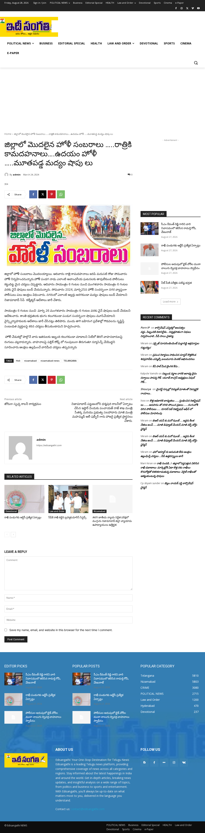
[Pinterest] (52, 194)
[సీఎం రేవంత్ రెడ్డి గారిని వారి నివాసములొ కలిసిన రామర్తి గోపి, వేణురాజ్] (150, 228)
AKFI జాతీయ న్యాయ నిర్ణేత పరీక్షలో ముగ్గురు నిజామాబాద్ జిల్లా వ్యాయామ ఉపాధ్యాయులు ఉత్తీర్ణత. (112, 521)
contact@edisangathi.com (88, 809)
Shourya (146, 389)
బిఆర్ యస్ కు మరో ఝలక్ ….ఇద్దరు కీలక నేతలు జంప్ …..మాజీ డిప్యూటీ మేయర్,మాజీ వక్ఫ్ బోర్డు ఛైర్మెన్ (169, 425)
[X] (187, 8)
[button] (196, 63)
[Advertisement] (98, 26)
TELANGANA (69, 360)
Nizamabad (99, 511)
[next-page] (13, 534)
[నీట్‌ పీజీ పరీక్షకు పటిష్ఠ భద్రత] (150, 287)
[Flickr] (164, 762)
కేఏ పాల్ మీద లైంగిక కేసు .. (166, 366)
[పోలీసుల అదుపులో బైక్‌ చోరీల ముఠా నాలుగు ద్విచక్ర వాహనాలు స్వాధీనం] (150, 268)
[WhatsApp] (61, 194)
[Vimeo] (192, 8)
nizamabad (30, 360)
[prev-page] (6, 534)
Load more (169, 301)
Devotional (11, 511)
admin (17, 174)
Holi (18, 360)
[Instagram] (181, 8)
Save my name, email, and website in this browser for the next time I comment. (61, 630)
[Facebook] (176, 8)
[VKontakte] (184, 762)
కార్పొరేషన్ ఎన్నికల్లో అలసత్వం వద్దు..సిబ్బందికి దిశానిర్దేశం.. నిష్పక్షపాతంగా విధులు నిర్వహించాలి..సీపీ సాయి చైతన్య (166, 332)
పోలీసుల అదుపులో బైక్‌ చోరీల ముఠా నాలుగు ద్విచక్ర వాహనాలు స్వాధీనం (43, 716)
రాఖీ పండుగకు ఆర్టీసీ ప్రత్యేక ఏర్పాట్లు (22, 517)
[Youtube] (198, 8)
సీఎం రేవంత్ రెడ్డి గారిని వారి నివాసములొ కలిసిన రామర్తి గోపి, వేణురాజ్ (178, 228)
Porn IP (145, 327)
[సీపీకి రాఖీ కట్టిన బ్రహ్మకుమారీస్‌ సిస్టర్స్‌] (68, 499)
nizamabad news (50, 360)
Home (7, 134)
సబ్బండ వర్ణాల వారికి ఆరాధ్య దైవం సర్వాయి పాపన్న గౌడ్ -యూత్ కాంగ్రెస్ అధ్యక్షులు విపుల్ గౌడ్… (169, 378)
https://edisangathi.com (49, 445)
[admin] (7, 175)
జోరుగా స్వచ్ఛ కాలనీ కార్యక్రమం (22, 404)
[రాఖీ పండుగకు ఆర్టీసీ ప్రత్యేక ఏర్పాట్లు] (24, 499)
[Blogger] (144, 762)
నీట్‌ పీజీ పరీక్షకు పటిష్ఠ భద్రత (176, 282)
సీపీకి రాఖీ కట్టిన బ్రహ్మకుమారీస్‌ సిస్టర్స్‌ (67, 517)
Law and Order (57, 511)
